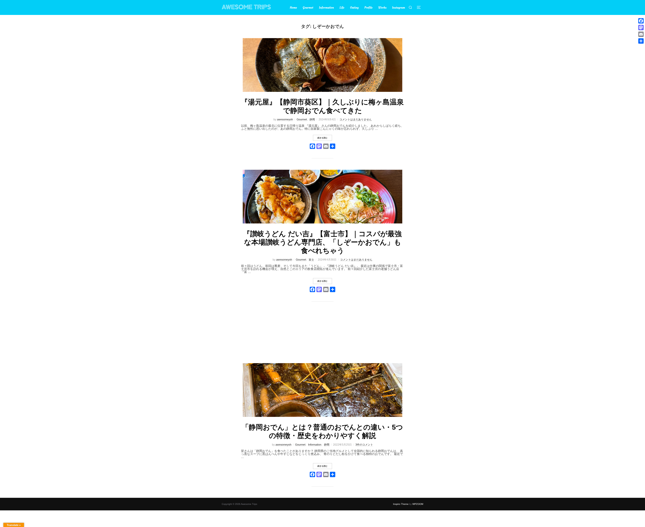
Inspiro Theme (400, 504)
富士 (311, 259)
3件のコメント (364, 444)
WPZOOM (417, 504)
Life (341, 7)
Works (382, 7)
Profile (368, 7)
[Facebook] (312, 147)
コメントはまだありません (355, 119)
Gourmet (308, 7)
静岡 (312, 119)
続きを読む (324, 137)
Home (293, 7)
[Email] (641, 34)
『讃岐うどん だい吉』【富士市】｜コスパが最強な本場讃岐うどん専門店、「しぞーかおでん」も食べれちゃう (322, 242)
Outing (354, 7)
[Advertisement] (322, 337)
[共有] (641, 41)
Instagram (398, 7)
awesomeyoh (285, 119)
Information (326, 7)
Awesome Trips (246, 7)
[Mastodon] (641, 27)
